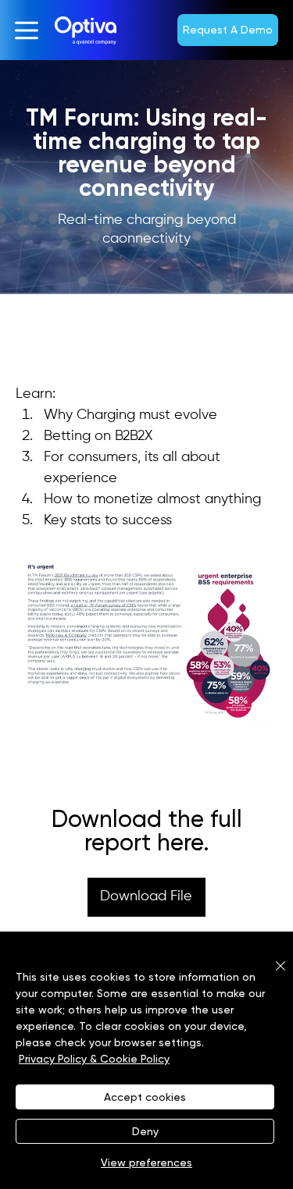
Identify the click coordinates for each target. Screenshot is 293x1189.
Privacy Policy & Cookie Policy (94, 1058)
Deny (145, 1131)
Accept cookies (145, 1097)
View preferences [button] (146, 1162)
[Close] (271, 975)
